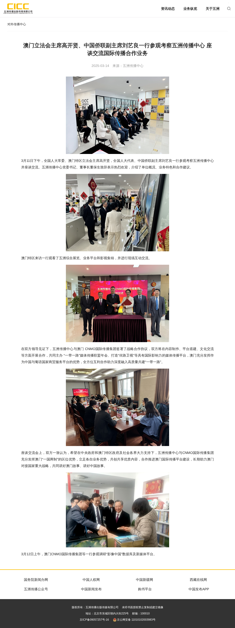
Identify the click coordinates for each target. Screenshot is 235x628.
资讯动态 (168, 8)
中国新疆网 (144, 580)
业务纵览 (190, 8)
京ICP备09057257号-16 (94, 619)
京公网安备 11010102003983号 (136, 619)
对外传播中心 (16, 24)
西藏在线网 (198, 580)
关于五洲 (213, 8)
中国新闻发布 (91, 589)
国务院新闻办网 (36, 580)
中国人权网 (91, 580)
